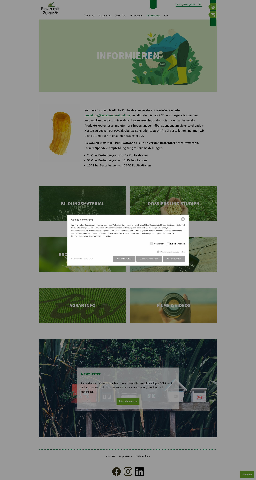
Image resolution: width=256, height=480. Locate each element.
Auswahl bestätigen (149, 259)
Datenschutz (76, 259)
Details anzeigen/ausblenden (172, 252)
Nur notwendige (124, 259)
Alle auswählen (174, 259)
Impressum (88, 259)
